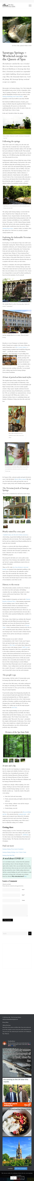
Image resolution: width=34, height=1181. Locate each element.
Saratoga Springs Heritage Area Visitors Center (14, 852)
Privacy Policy (5, 1022)
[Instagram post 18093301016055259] (17, 1121)
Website (23, 900)
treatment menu (22, 814)
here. (25, 876)
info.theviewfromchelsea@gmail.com (10, 1019)
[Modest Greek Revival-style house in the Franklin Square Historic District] (17, 521)
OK (13, 1178)
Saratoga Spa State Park (8, 855)
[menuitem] (29, 5)
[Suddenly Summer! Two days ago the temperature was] (17, 1151)
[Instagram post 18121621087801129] (17, 1062)
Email (23, 895)
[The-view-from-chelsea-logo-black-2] (14, 5)
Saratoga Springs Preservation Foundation (13, 849)
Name (23, 889)
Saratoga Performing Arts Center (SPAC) (13, 96)
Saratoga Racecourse (8, 228)
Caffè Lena (25, 647)
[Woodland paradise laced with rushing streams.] (11, 760)
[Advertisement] (17, 991)
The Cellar (12, 645)
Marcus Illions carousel (20, 479)
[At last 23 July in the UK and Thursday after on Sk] (17, 1092)
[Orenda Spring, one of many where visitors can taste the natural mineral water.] (23, 760)
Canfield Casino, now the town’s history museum (15, 535)
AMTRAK (25, 835)
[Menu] (29, 5)
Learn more (20, 1178)
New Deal (14, 707)
